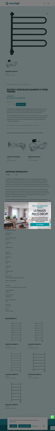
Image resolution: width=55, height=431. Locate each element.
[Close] (49, 200)
